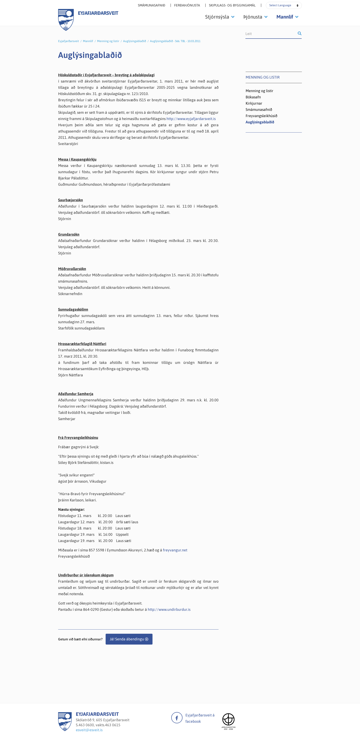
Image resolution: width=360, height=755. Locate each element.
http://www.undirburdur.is (169, 609)
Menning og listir (108, 41)
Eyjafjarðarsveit (68, 41)
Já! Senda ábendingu (127, 639)
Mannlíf (88, 41)
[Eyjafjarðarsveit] (65, 730)
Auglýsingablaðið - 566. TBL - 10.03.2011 (175, 41)
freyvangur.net (175, 550)
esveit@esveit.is (89, 730)
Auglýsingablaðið (134, 41)
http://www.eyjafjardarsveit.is (191, 118)
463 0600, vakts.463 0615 (99, 725)
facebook (176, 717)
